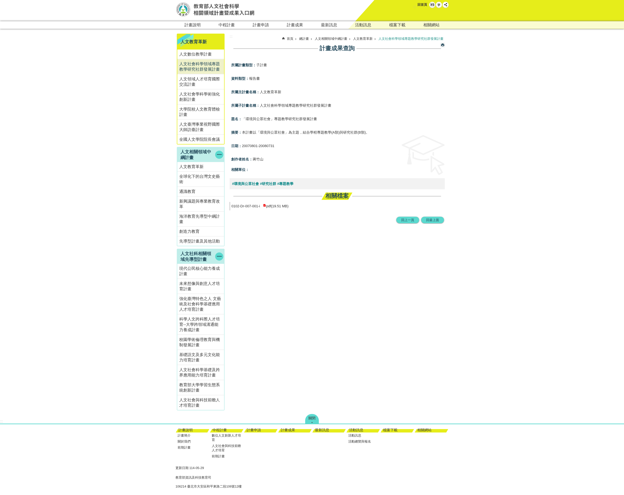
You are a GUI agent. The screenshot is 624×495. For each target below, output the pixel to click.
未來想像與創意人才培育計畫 (199, 286)
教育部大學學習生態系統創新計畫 (199, 387)
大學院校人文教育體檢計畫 (199, 112)
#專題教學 (285, 184)
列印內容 (443, 45)
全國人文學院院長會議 (199, 139)
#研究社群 (268, 184)
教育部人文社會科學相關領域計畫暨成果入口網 (215, 9)
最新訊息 (329, 25)
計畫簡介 (184, 435)
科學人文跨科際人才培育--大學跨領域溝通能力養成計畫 (199, 324)
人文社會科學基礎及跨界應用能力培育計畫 (199, 372)
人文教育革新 (191, 166)
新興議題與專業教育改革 (199, 204)
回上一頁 (407, 220)
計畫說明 (192, 25)
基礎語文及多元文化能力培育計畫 (199, 357)
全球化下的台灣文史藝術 (199, 179)
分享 (445, 5)
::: (414, 7)
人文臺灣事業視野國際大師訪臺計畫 (199, 127)
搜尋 (440, 14)
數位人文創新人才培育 (226, 438)
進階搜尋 (445, 14)
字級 (439, 5)
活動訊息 (363, 25)
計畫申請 (261, 25)
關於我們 (184, 441)
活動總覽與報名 (359, 441)
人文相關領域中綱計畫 (331, 38)
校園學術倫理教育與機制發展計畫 (199, 342)
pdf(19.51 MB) (277, 206)
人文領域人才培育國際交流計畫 (199, 82)
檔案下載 (397, 25)
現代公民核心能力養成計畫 (199, 271)
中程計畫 (227, 25)
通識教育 (187, 191)
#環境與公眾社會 (245, 184)
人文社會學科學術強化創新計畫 (199, 97)
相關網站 (431, 25)
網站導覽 (432, 5)
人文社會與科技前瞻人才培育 (226, 448)
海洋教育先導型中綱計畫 (199, 219)
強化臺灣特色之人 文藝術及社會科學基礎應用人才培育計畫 (200, 304)
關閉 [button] (312, 418)
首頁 (290, 38)
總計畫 (304, 38)
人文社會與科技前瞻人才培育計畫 (199, 402)
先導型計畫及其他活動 (199, 241)
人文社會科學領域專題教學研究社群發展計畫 (199, 66)
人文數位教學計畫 (195, 54)
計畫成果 (295, 25)
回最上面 (432, 220)
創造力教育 (189, 231)
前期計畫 (184, 447)
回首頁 (422, 4)
